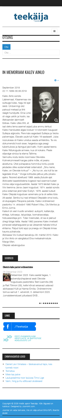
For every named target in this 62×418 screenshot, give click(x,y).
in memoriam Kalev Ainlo (23, 73)
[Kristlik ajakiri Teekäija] (31, 17)
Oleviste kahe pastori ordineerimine (18, 267)
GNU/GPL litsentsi (51, 410)
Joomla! (5, 410)
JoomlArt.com (28, 406)
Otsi (6, 46)
